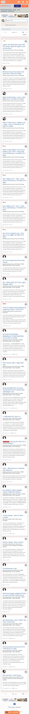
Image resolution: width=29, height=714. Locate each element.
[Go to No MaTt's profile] (4, 68)
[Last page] (27, 32)
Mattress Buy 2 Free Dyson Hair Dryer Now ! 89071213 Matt (13, 73)
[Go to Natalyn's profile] (4, 464)
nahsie (4, 570)
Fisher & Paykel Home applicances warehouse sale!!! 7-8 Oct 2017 (14, 308)
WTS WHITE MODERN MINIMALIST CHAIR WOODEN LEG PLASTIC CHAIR (13, 336)
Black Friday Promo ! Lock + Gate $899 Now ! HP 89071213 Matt (14, 98)
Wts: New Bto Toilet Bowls (12, 675)
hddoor (4, 50)
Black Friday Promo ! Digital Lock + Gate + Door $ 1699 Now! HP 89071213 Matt (14, 124)
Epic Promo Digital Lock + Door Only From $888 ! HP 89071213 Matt (13, 235)
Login (17, 6)
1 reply (15, 354)
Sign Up (25, 6)
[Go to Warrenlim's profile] (4, 511)
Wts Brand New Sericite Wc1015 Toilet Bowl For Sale (14, 648)
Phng (4, 339)
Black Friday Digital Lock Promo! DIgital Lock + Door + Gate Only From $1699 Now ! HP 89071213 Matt (14, 152)
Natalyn (4, 472)
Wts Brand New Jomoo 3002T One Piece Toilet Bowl (14, 621)
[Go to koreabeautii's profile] (4, 438)
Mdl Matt (5, 157)
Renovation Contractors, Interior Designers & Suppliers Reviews (13, 545)
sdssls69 (5, 286)
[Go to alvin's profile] (4, 616)
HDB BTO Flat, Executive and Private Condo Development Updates (13, 678)
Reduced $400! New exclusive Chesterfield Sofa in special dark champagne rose (14, 390)
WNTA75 (5, 366)
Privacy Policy (11, 707)
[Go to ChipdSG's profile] (4, 304)
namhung (5, 597)
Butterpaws (5, 677)
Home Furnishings (19, 50)
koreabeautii (6, 445)
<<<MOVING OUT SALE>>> (12, 417)
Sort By (24, 34)
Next (23, 32)
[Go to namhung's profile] (4, 589)
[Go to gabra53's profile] (4, 256)
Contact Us (18, 707)
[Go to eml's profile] (4, 413)
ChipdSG (5, 311)
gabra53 (5, 264)
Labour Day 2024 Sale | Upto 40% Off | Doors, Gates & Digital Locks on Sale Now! (14, 46)
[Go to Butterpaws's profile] (4, 671)
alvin (4, 623)
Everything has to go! (10, 568)
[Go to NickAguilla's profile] (4, 486)
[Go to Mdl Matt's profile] (4, 146)
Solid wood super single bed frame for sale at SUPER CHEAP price (14, 594)
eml (3, 418)
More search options (11, 25)
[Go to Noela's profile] (4, 384)
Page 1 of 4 (14, 32)
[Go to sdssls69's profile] (4, 278)
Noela (4, 393)
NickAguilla (5, 494)
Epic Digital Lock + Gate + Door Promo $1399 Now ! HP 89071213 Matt (14, 180)
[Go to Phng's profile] (4, 330)
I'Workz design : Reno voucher (13, 542)
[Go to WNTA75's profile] (4, 359)
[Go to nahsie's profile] (4, 564)
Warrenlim (5, 519)
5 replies (13, 666)
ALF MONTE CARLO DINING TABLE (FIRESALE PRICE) (12, 491)
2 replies (15, 408)
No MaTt (5, 75)
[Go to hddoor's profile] (4, 41)
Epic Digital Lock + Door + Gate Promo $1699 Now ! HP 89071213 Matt (14, 208)
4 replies (13, 638)
